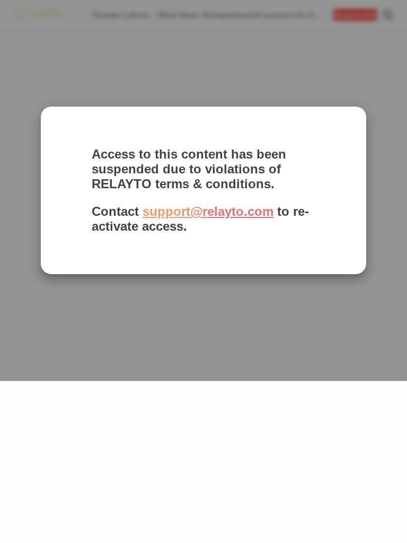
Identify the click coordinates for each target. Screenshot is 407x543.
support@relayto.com (208, 211)
